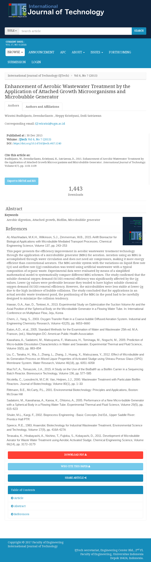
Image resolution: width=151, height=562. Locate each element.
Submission (17, 62)
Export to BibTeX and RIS (21, 181)
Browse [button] (14, 52)
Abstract (19, 506)
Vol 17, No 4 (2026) (16, 45)
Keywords (11, 215)
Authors (13, 105)
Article (18, 498)
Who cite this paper (74, 466)
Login (36, 62)
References (21, 514)
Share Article (74, 477)
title (11, 30)
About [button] (77, 52)
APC (63, 52)
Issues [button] (96, 52)
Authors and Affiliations (42, 106)
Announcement (41, 52)
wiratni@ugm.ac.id (51, 123)
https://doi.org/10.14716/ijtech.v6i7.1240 (37, 143)
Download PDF (74, 454)
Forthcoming (120, 52)
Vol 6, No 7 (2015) (39, 139)
